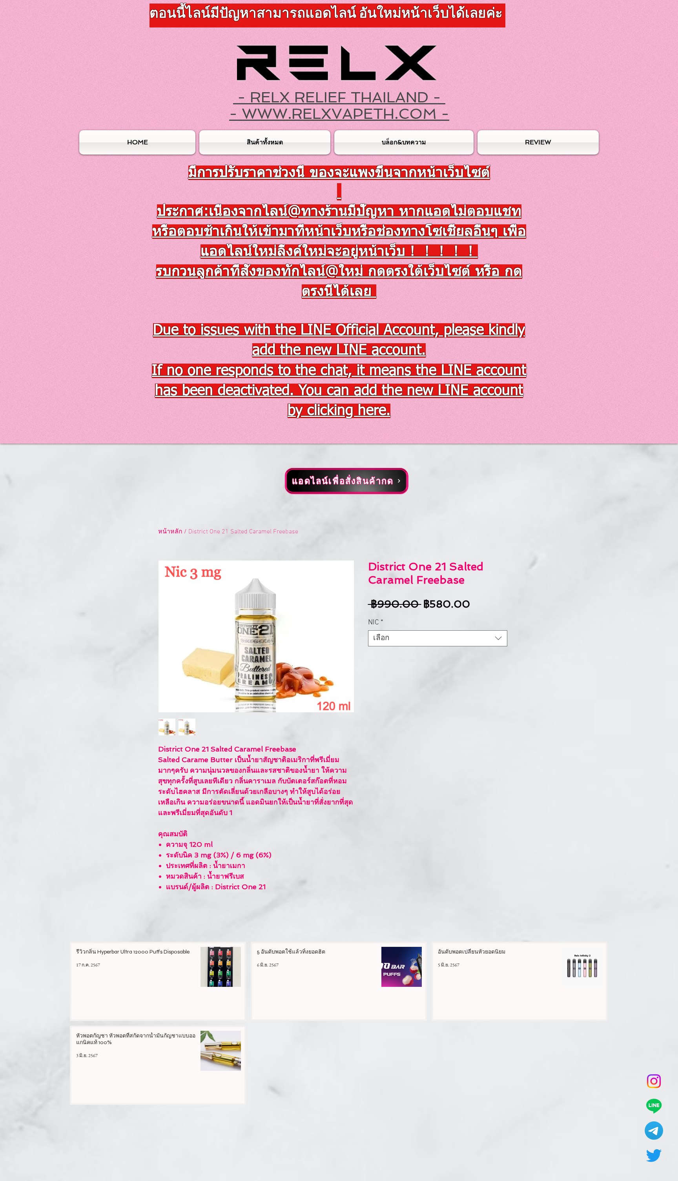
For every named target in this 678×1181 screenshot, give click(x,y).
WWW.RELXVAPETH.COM (339, 113)
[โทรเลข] (654, 1130)
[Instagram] (654, 1081)
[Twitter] (654, 1155)
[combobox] (437, 638)
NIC (375, 622)
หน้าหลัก (170, 532)
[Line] (654, 1106)
